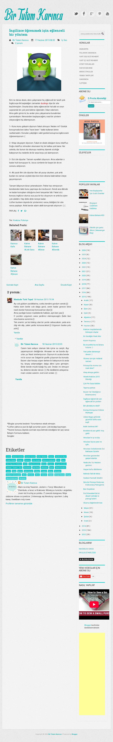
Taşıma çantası (89, 388)
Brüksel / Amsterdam (13, 475)
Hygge (68, 475)
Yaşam (51, 456)
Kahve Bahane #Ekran (41, 246)
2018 (84, 284)
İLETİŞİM (83, 83)
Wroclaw (58, 471)
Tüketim (43, 475)
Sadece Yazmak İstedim (93, 478)
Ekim (86, 309)
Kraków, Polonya (20, 220)
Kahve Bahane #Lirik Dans (29, 246)
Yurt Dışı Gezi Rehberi (13, 464)
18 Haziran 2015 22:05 (52, 344)
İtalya (8, 471)
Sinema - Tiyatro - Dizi (14, 467)
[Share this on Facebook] (18, 211)
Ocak (86, 521)
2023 (84, 263)
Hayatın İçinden (18, 456)
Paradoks (22, 478)
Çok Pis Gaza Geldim (91, 383)
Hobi (25, 464)
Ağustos (87, 317)
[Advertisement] (92, 674)
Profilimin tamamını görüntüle (19, 503)
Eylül (86, 313)
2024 (84, 259)
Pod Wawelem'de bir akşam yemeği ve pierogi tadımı (91, 496)
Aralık (86, 300)
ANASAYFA (83, 49)
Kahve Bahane (42, 456)
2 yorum (19, 43)
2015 (84, 297)
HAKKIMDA (83, 79)
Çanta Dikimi (10, 460)
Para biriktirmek (11, 478)
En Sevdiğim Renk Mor (92, 336)
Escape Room (59, 475)
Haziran (87, 326)
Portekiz (30, 475)
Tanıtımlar (27, 467)
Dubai (51, 475)
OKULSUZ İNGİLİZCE (87, 553)
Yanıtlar (19, 339)
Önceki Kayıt (66, 285)
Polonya (27, 460)
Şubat (86, 517)
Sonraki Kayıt (12, 285)
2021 (84, 271)
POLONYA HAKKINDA (87, 53)
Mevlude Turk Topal (23, 299)
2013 (84, 530)
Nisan (86, 512)
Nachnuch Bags (61, 456)
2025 (84, 254)
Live (58, 460)
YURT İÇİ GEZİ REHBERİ (88, 60)
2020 (84, 275)
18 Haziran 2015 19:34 (44, 299)
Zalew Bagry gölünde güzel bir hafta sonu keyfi (92, 419)
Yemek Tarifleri (60, 467)
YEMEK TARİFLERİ (86, 75)
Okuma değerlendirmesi (92, 503)
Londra (43, 471)
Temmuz (87, 321)
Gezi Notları (36, 460)
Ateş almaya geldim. (91, 372)
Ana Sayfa (39, 285)
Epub (51, 467)
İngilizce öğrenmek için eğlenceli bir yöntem (37, 32)
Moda (44, 464)
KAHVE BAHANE (85, 68)
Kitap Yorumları (34, 464)
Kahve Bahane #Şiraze (14, 271)
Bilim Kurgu (28, 471)
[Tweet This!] (22, 211)
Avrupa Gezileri (61, 464)
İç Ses (64, 40)
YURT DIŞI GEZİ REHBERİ (89, 57)
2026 (84, 250)
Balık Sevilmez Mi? (90, 426)
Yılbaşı (37, 471)
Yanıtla (17, 332)
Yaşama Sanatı (30, 456)
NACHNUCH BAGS (86, 549)
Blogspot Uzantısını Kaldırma (93, 205)
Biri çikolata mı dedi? (91, 406)
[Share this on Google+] (25, 211)
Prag (14, 471)
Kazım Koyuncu (89, 340)
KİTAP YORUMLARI (86, 64)
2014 (84, 526)
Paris (24, 475)
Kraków (50, 464)
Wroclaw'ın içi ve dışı (91, 438)
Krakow (20, 460)
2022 (84, 267)
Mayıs (86, 508)
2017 (84, 288)
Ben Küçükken (89, 489)
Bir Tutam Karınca (29, 344)
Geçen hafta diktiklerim (92, 469)
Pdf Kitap (36, 467)
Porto (37, 475)
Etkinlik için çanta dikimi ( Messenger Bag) (97, 230)
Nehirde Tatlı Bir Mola (91, 474)
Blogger (87, 625)
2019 (84, 280)
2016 (84, 292)
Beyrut (20, 471)
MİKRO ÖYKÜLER (86, 72)
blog (63, 460)
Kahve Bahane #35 (97, 215)
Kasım (86, 305)
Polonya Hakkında (49, 460)
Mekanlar (44, 467)
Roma (51, 471)
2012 (84, 534)
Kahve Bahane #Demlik (55, 246)
